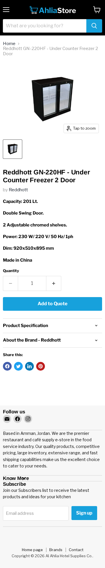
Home (9, 43)
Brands (55, 549)
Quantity (11, 271)
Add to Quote (52, 303)
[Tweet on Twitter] (18, 366)
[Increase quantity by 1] (53, 283)
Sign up (84, 513)
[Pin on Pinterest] (40, 366)
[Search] (94, 26)
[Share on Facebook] (7, 366)
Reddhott (18, 189)
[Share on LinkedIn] (29, 366)
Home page (32, 549)
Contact (76, 549)
